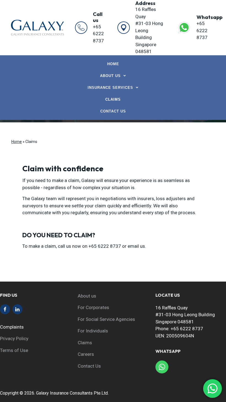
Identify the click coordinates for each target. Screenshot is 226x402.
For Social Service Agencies (106, 319)
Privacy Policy (14, 338)
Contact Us (89, 366)
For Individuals (93, 331)
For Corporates (93, 307)
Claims (85, 342)
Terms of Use (14, 350)
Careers (86, 354)
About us (87, 296)
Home (16, 141)
